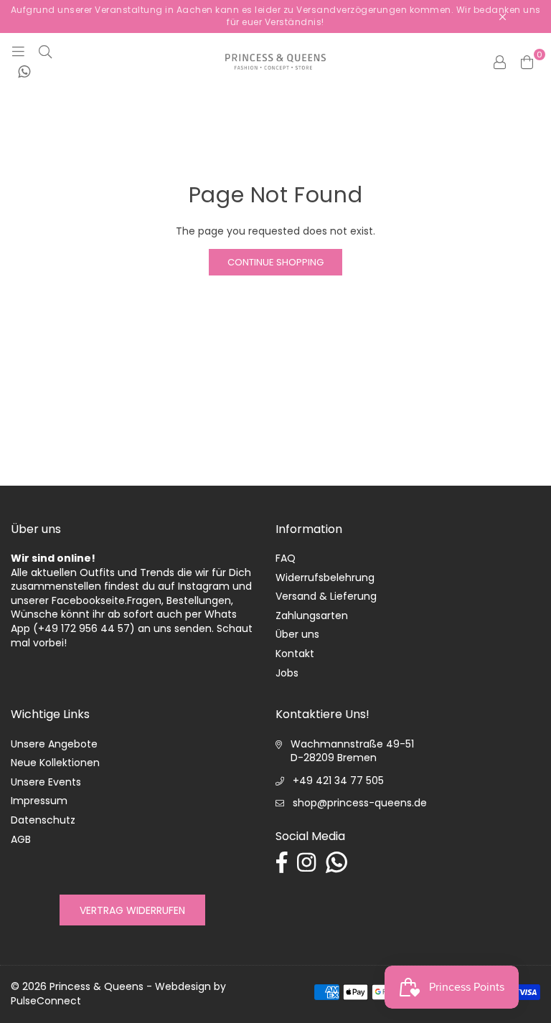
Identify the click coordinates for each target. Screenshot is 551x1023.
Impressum (39, 800)
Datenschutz (43, 820)
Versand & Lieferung (326, 596)
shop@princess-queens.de (360, 803)
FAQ (286, 558)
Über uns (297, 634)
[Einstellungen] (499, 61)
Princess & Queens (96, 986)
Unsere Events (46, 782)
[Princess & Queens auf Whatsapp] (24, 72)
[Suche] (45, 51)
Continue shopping (275, 262)
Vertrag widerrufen (132, 910)
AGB (21, 839)
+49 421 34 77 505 (338, 780)
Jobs (287, 673)
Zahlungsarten (312, 615)
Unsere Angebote (54, 744)
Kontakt (295, 653)
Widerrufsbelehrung (325, 577)
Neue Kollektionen (55, 762)
